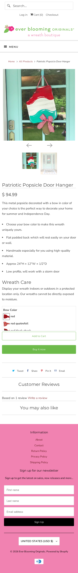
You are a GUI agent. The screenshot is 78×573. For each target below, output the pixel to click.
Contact (39, 445)
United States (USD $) (37, 541)
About (39, 440)
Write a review (37, 398)
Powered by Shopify (57, 551)
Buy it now (39, 349)
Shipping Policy (39, 462)
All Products (26, 61)
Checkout (52, 14)
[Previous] (28, 145)
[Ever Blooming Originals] (39, 30)
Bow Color (10, 310)
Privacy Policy (39, 456)
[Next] (49, 145)
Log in (23, 14)
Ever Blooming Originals (32, 551)
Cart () (38, 14)
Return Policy (39, 451)
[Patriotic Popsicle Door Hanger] (39, 105)
